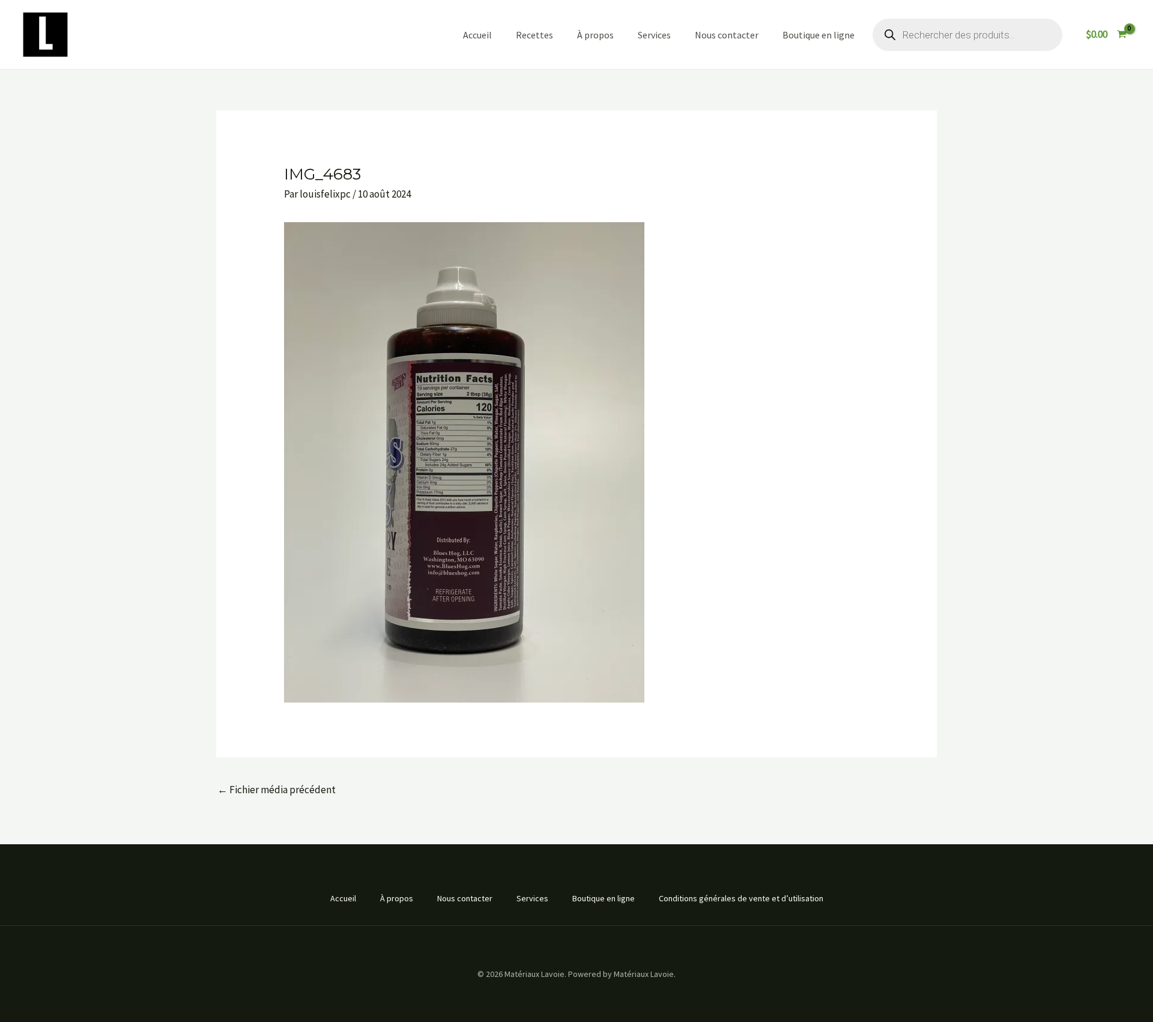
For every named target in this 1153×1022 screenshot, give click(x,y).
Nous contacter (726, 35)
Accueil (477, 35)
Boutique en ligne (818, 35)
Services (654, 35)
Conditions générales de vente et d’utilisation (741, 898)
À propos (595, 35)
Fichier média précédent (276, 789)
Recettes (534, 35)
